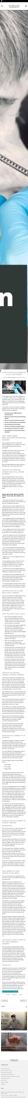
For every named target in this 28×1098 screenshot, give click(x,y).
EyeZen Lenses (4, 1082)
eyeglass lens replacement (10, 991)
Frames (3, 1084)
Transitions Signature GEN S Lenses (10, 1076)
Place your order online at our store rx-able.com (13, 464)
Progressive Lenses (6, 1072)
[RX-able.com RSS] (26, 1007)
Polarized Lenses (5, 1078)
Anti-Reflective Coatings (7, 1074)
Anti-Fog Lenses (5, 1068)
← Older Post (4, 1000)
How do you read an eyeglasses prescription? (13, 1097)
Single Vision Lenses (6, 1070)
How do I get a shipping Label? (9, 1095)
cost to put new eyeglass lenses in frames (14, 946)
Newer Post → (23, 1000)
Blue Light (4, 1080)
